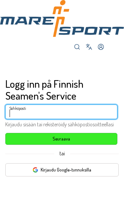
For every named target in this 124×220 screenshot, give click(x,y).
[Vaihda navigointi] (113, 47)
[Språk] (89, 47)
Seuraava (61, 138)
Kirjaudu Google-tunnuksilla (66, 170)
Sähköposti (17, 108)
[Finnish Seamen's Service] (62, 18)
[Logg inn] (101, 47)
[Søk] (77, 47)
